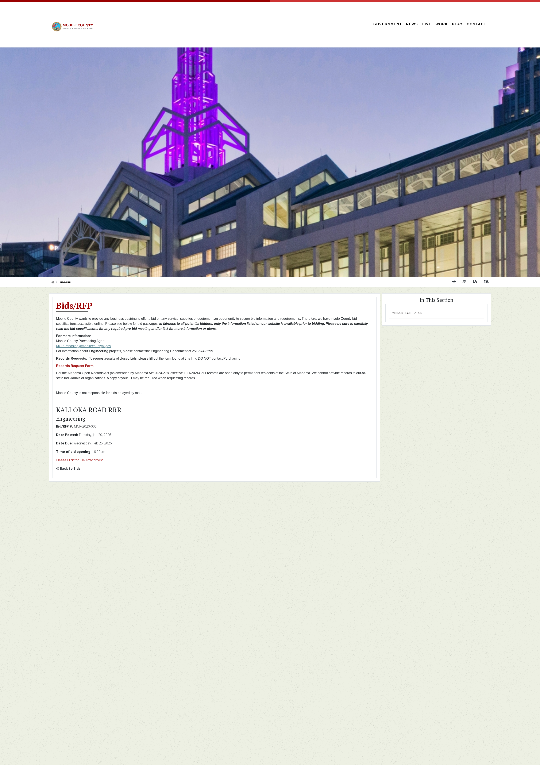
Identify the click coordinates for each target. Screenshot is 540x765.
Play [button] (457, 24)
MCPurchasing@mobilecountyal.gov (83, 346)
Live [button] (427, 24)
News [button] (412, 24)
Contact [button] (476, 24)
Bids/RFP (65, 282)
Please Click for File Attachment (79, 460)
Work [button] (442, 24)
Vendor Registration (407, 313)
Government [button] (387, 24)
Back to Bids (69, 468)
